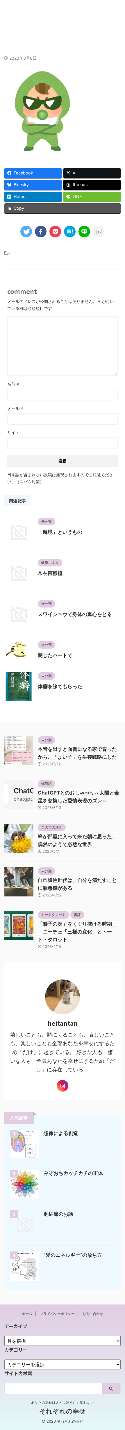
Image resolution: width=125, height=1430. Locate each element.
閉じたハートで (55, 655)
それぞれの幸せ (62, 16)
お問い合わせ (92, 1313)
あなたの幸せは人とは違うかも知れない (62, 1402)
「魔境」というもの (60, 532)
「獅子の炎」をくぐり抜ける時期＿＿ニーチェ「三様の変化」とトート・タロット (77, 931)
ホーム (27, 1313)
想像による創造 (61, 1133)
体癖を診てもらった (60, 686)
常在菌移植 (50, 573)
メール (15, 408)
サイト (13, 432)
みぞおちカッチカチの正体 (73, 1173)
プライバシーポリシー (57, 1313)
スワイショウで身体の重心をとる (75, 614)
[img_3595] (70, 231)
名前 (13, 384)
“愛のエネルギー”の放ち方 (73, 1255)
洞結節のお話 (58, 1214)
